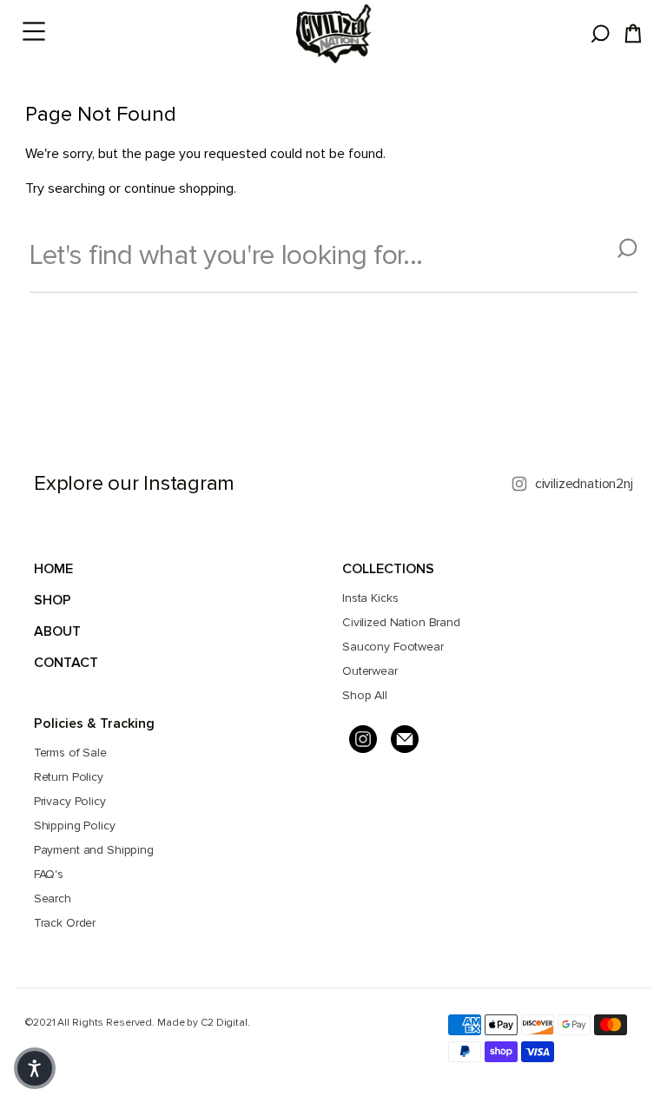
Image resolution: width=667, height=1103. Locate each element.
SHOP (52, 600)
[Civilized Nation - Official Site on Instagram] (363, 739)
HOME (53, 569)
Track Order (65, 922)
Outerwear (370, 671)
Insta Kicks (370, 598)
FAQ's (48, 874)
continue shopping (179, 188)
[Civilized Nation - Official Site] (333, 33)
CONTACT (66, 662)
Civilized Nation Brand (401, 622)
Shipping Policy (75, 825)
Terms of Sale (70, 752)
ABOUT (57, 631)
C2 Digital (224, 1022)
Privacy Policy (70, 801)
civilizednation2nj (584, 483)
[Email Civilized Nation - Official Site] (405, 739)
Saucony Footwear (393, 646)
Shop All (364, 695)
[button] (35, 1068)
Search (52, 898)
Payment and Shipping (94, 849)
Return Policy (68, 776)
